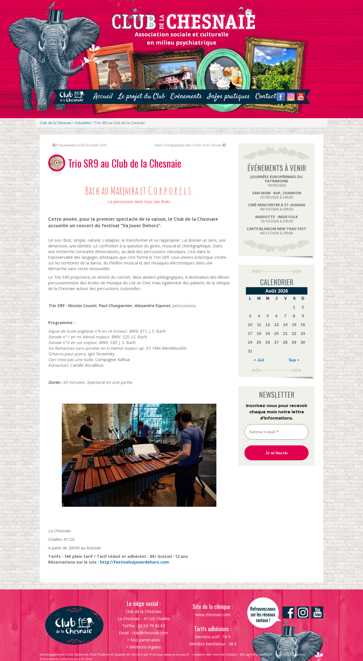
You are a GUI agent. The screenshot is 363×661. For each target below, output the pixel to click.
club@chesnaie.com (150, 632)
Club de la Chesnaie (55, 122)
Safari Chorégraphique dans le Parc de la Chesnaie (188, 145)
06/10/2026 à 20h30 (276, 207)
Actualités (83, 122)
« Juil (259, 360)
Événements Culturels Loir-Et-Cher (66, 659)
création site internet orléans (214, 654)
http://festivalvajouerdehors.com (134, 562)
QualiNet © (264, 654)
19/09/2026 (276, 181)
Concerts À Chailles (289, 654)
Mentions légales (145, 647)
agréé (250, 654)
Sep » (294, 360)
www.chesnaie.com (213, 614)
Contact (266, 96)
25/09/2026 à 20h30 (276, 195)
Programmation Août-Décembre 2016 (81, 145)
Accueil (103, 96)
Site (242, 654)
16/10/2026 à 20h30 (276, 219)
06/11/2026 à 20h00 (276, 230)
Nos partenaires (145, 640)
